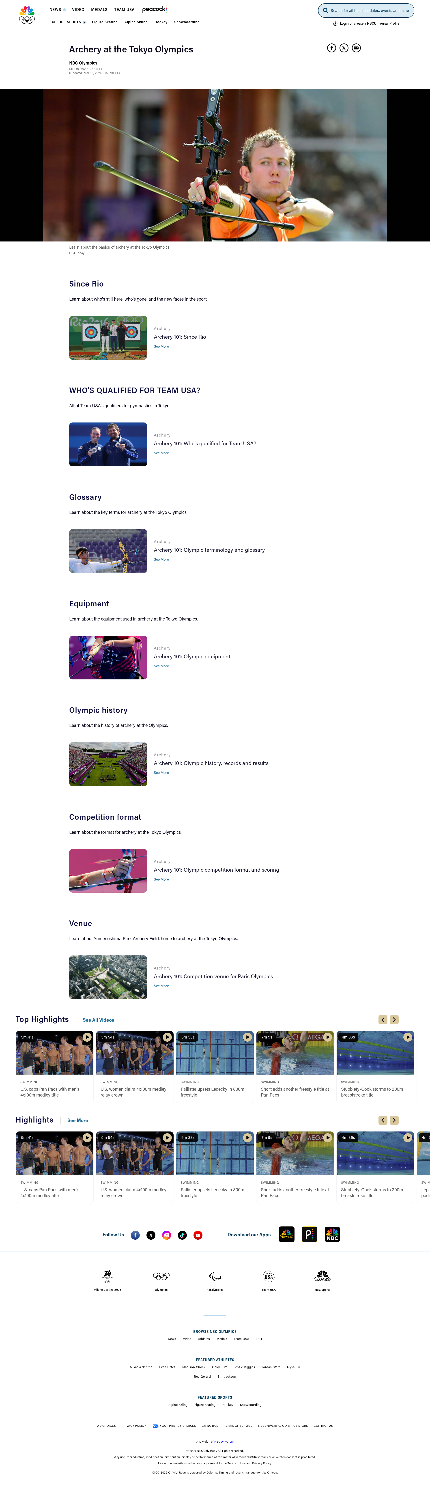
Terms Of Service (238, 1425)
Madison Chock (194, 1367)
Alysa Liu (293, 1367)
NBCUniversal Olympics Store (283, 1425)
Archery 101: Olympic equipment (192, 657)
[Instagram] (166, 1235)
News (172, 1339)
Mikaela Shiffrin (141, 1367)
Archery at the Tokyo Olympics (131, 50)
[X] (150, 1235)
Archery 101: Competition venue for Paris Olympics (213, 977)
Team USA (241, 1339)
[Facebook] (135, 1235)
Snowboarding (251, 1405)
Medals (222, 1339)
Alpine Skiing (178, 1405)
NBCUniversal (224, 1441)
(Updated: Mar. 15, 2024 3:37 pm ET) (94, 73)
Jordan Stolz (271, 1367)
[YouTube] (198, 1235)
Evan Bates (167, 1367)
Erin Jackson (226, 1377)
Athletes (204, 1339)
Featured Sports (215, 1397)
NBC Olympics (83, 63)
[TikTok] (182, 1235)
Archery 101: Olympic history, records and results (211, 763)
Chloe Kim (220, 1367)
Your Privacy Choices (178, 1425)
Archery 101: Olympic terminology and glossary (209, 550)
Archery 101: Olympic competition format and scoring (216, 870)
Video (187, 1339)
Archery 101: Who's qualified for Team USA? (205, 444)
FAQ (259, 1339)
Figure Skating (205, 1405)
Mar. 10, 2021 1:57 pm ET (86, 69)
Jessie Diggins (244, 1367)
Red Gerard (202, 1377)
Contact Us (323, 1425)
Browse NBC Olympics (215, 1332)
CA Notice (210, 1425)
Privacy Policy (134, 1425)
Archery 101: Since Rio (180, 337)
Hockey (227, 1405)
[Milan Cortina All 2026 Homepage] (32, 15)
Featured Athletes (215, 1360)
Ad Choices (106, 1425)
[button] (57, 11)
